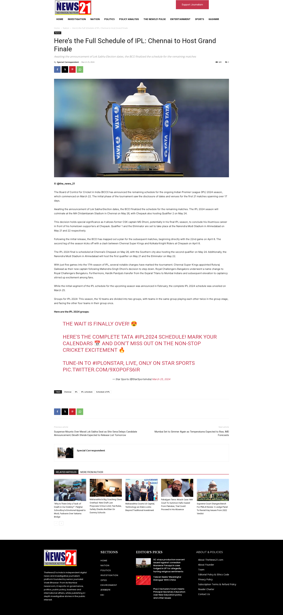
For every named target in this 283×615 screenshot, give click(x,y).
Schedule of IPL (103, 392)
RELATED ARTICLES (66, 472)
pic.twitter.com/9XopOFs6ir (101, 369)
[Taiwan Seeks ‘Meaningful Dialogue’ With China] (143, 580)
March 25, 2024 (161, 379)
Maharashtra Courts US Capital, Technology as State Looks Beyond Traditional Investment (140, 506)
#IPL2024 (146, 337)
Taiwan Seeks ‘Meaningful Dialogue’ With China (167, 578)
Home (57, 28)
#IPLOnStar (107, 363)
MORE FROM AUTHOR (91, 472)
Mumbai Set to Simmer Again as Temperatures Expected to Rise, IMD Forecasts (192, 433)
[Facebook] (57, 69)
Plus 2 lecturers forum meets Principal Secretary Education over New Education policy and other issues (169, 593)
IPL (76, 392)
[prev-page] (56, 523)
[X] (65, 69)
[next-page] (61, 523)
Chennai (67, 392)
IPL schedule (87, 392)
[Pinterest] (72, 69)
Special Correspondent (68, 62)
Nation (66, 28)
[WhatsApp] (80, 69)
